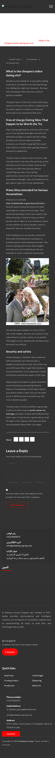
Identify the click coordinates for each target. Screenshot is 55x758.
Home (10, 40)
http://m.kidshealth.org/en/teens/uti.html (25, 203)
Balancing (37, 680)
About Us (36, 685)
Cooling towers (11, 680)
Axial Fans (9, 675)
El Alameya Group (26, 741)
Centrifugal (37, 675)
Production (9, 685)
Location (11, 734)
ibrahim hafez (15, 59)
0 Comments (32, 59)
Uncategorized (12, 63)
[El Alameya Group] (17, 6)
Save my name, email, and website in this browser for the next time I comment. (24, 495)
